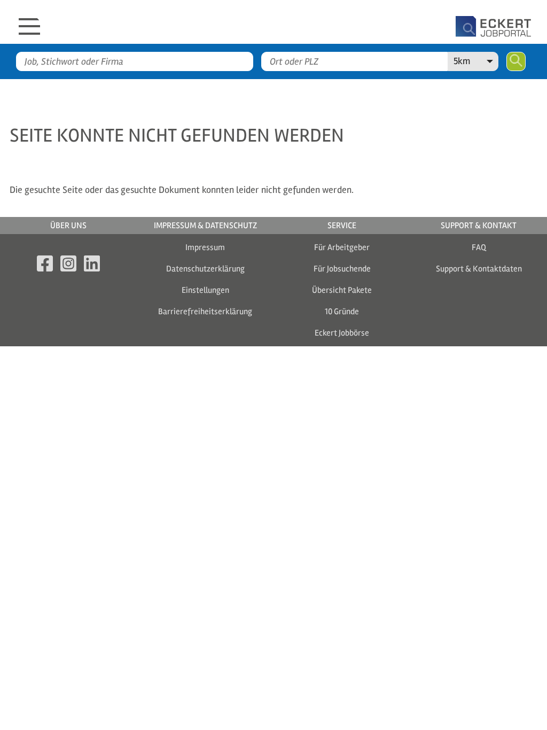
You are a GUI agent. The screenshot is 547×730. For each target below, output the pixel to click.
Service (341, 225)
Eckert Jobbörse (342, 333)
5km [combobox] (462, 61)
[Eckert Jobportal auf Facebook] (45, 265)
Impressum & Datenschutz (205, 225)
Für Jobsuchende (342, 268)
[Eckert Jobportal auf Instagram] (68, 265)
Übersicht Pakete (342, 290)
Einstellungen (205, 290)
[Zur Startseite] (300, 22)
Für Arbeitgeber (342, 247)
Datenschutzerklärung (205, 268)
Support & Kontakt (479, 225)
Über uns (68, 225)
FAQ (479, 247)
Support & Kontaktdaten (479, 268)
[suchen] (516, 61)
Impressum (205, 247)
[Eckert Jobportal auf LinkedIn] (92, 265)
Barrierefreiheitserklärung (205, 311)
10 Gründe (342, 311)
